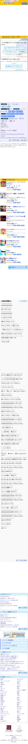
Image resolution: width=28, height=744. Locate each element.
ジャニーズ (4, 692)
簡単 (2, 683)
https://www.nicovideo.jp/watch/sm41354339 (12, 134)
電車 (2, 697)
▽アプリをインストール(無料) (14, 52)
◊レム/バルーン (5, 614)
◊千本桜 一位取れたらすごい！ (9, 669)
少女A (8, 250)
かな (13, 111)
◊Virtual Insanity (5, 596)
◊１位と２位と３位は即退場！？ (9, 658)
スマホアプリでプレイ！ (14, 48)
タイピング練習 (21, 690)
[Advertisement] (14, 20)
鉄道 (18, 686)
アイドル (3, 706)
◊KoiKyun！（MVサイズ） (8, 598)
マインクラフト (5, 713)
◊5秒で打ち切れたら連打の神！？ (10, 656)
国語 (2, 699)
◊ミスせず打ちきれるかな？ (8, 665)
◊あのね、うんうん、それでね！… (10, 627)
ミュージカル (20, 713)
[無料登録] (14, 635)
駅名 (18, 692)
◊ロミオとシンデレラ (6, 621)
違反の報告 (24, 140)
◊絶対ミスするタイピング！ (8, 659)
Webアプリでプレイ (15, 66)
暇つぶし (19, 706)
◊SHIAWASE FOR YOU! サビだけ (10, 625)
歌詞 (9, 111)
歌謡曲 (19, 719)
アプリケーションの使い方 (9, 646)
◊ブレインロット (5, 619)
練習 (2, 719)
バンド (19, 710)
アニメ (19, 684)
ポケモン (19, 708)
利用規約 (14, 737)
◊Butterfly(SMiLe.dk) (6, 603)
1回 (2, 704)
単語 (18, 712)
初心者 (2, 701)
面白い (19, 703)
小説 (2, 703)
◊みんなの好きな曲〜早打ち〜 (9, 617)
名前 (2, 717)
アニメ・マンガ (5, 681)
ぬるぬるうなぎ (11, 113)
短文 (18, 699)
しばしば (3, 721)
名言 (18, 721)
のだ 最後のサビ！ (12, 258)
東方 (18, 704)
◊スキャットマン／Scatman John (9, 600)
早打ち (2, 684)
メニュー (24, 3)
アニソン (19, 701)
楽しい (2, 690)
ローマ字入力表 (6, 643)
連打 (18, 693)
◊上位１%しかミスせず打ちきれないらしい (12, 663)
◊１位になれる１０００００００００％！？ (12, 670)
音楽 (18, 683)
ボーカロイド (11, 116)
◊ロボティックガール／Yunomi (9, 605)
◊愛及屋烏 (3, 623)
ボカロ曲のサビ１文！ (13, 241)
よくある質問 (6, 648)
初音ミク (3, 695)
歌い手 (2, 708)
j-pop (18, 697)
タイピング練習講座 (7, 640)
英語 (18, 717)
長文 (18, 688)
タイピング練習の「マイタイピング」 (14, 735)
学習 (2, 710)
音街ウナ (3, 116)
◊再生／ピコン (4, 616)
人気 (18, 715)
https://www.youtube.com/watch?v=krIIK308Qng (13, 137)
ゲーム (2, 688)
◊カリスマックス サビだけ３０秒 (10, 667)
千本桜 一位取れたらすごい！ (15, 206)
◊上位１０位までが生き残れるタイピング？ (12, 661)
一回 (18, 695)
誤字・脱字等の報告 (14, 140)
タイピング (20, 679)
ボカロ (21, 113)
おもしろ (3, 693)
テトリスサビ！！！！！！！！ (15, 229)
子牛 (17, 113)
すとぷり (3, 715)
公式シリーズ (4, 712)
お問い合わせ (14, 738)
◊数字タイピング (5, 654)
